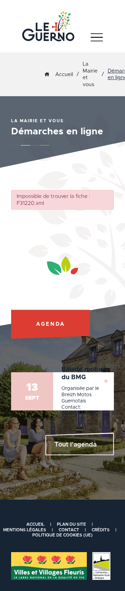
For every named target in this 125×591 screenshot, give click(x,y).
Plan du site (71, 524)
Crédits (101, 530)
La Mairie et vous (90, 74)
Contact (69, 530)
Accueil (64, 74)
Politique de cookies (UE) (62, 535)
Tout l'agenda (76, 445)
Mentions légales (24, 530)
